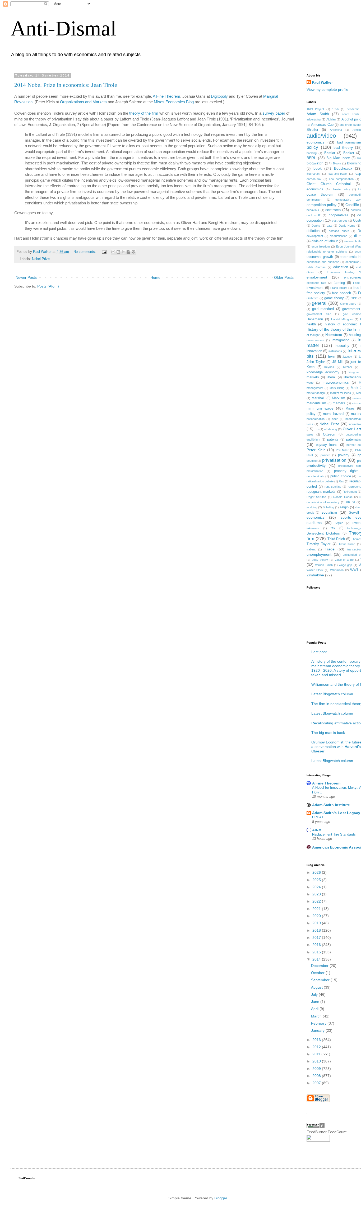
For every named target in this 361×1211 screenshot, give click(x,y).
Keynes (329, 367)
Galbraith (312, 298)
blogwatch (315, 163)
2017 (317, 937)
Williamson (337, 570)
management (315, 387)
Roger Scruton (316, 497)
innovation (314, 351)
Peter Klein (316, 450)
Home (155, 277)
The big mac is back (328, 732)
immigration (340, 340)
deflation (313, 231)
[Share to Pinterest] (133, 251)
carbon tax (314, 179)
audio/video (321, 135)
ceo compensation (341, 179)
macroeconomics (336, 382)
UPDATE (319, 817)
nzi (316, 429)
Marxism (338, 398)
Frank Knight (338, 287)
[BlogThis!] (118, 251)
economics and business (323, 261)
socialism (329, 512)
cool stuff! (314, 215)
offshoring (330, 429)
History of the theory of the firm (333, 329)
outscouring (353, 434)
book (317, 168)
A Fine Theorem (166, 96)
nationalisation (316, 418)
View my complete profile (327, 89)
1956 (335, 109)
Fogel (356, 282)
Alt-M (317, 830)
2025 (317, 880)
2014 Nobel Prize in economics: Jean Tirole (65, 85)
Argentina (336, 129)
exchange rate (316, 282)
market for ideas (340, 392)
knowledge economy (323, 372)
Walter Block (315, 570)
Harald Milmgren (342, 319)
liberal (331, 377)
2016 (317, 945)
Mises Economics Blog (174, 102)
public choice (340, 476)
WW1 (354, 570)
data (329, 225)
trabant (311, 549)
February (319, 1023)
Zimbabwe (315, 575)
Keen (310, 367)
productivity (316, 465)
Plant (310, 455)
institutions (335, 351)
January (318, 1030)
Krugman (354, 372)
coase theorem (320, 194)
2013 (317, 1040)
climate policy (341, 189)
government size (319, 314)
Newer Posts (26, 277)
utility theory (320, 559)
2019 (317, 923)
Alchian (331, 119)
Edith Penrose (316, 267)
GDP (354, 298)
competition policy (321, 205)
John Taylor (316, 362)
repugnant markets (321, 492)
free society (316, 293)
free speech (341, 293)
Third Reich (336, 539)
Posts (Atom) (48, 286)
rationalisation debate (320, 481)
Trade (330, 549)
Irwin (331, 356)
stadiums (314, 523)
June (315, 1001)
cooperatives (338, 215)
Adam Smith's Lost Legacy (336, 813)
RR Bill (350, 502)
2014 (317, 959)
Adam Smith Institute (331, 805)
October (318, 973)
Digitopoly (219, 96)
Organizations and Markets (83, 102)
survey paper (273, 113)
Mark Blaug (337, 387)
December (320, 965)
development (315, 235)
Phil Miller (342, 450)
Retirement (350, 491)
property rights (346, 471)
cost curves (340, 220)
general (319, 303)
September (321, 980)
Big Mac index (338, 158)
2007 (317, 1083)
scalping (312, 507)
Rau (341, 481)
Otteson (329, 434)
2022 (317, 901)
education (340, 267)
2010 (317, 1061)
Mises (350, 408)
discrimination (338, 235)
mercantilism (316, 403)
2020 (317, 916)
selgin (344, 507)
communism (314, 199)
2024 (317, 887)
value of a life (344, 559)
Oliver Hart (352, 429)
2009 (317, 1068)
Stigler (339, 522)
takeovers (313, 528)
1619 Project (315, 109)
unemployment (319, 554)
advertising (314, 119)
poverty (343, 455)
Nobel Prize (41, 259)
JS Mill (337, 362)
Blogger (220, 1198)
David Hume (347, 225)
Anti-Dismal (63, 28)
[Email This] (113, 251)
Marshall (318, 398)
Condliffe (352, 205)
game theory (334, 298)
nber (335, 418)
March (317, 1016)
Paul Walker (322, 82)
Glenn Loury (348, 303)
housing (355, 335)
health (311, 324)
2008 (317, 1076)
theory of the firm (143, 113)
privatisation (334, 460)
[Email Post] (104, 252)
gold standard (323, 309)
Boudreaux (343, 168)
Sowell (354, 512)
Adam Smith (318, 114)
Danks (316, 225)
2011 (316, 1054)
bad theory (343, 147)
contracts (333, 210)
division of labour (325, 241)
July (315, 994)
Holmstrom (333, 335)
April (315, 1009)
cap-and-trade (337, 173)
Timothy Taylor (318, 544)
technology (354, 528)
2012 (317, 1047)
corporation (315, 220)
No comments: (85, 252)
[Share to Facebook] (128, 251)
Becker (348, 153)
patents (333, 439)
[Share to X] (123, 251)
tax (333, 528)
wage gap (345, 565)
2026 (317, 872)
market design (316, 392)
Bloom (337, 163)
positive (325, 455)
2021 (317, 909)
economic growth (320, 257)
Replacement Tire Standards (334, 834)
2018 (317, 930)
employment (317, 277)
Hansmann (315, 319)
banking (312, 153)
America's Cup (322, 125)
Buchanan (313, 173)
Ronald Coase (342, 497)
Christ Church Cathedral (329, 184)
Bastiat (329, 153)
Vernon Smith (323, 565)
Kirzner (347, 367)
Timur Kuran (347, 544)
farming (339, 283)
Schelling (328, 507)
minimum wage (320, 408)
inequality (342, 346)
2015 (317, 952)
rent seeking (333, 486)
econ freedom (321, 246)
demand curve (339, 230)
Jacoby (347, 356)
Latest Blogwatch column (332, 694)
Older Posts (284, 277)
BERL (311, 158)
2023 (317, 894)
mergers (339, 403)
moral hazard (333, 414)
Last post (319, 652)
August (317, 987)
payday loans (326, 445)
